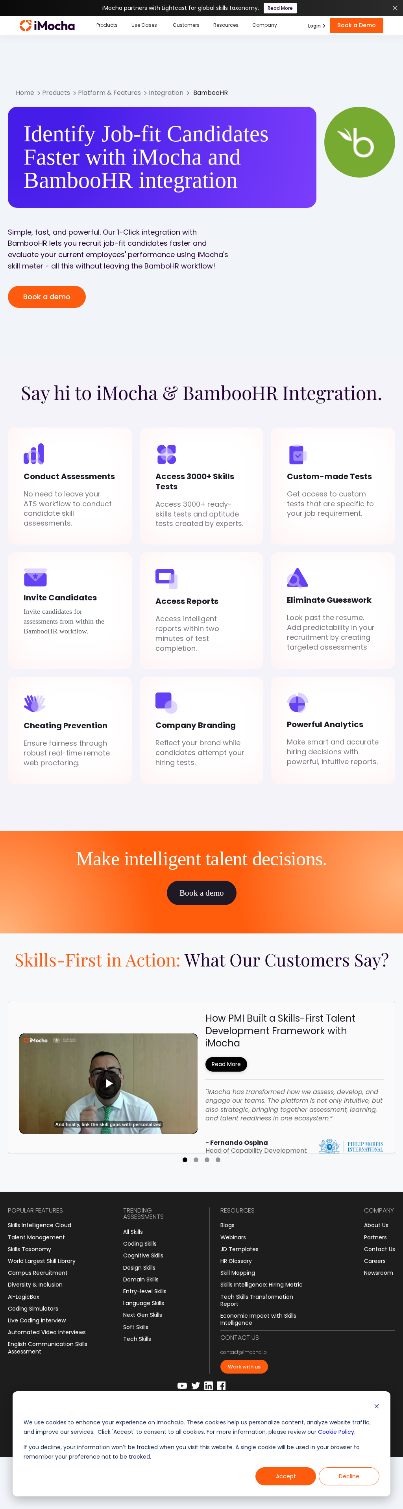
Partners (375, 1237)
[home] (47, 25)
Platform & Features (109, 93)
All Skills (133, 1231)
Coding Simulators (33, 1308)
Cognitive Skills (143, 1255)
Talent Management (36, 1237)
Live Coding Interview (37, 1320)
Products (56, 93)
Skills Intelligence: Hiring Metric (261, 1284)
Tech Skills (137, 1338)
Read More (280, 8)
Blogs (227, 1225)
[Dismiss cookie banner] (376, 1407)
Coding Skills (140, 1243)
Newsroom (378, 1272)
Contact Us (379, 1249)
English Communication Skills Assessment (47, 1348)
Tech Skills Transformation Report (256, 1300)
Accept (286, 1476)
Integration (166, 93)
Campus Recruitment (38, 1272)
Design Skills (139, 1267)
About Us (376, 1225)
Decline (349, 1476)
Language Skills (143, 1303)
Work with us (244, 1366)
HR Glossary (236, 1261)
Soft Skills (135, 1327)
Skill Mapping (237, 1272)
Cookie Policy (336, 1432)
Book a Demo (356, 25)
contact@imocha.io (243, 1352)
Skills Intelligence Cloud (39, 1225)
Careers (375, 1261)
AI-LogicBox (23, 1296)
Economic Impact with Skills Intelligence (258, 1319)
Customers (186, 25)
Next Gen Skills (142, 1314)
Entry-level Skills (144, 1291)
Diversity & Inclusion (35, 1284)
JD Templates (239, 1249)
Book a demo (46, 297)
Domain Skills (141, 1279)
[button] (107, 25)
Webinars (233, 1237)
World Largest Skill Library (42, 1261)
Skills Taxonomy (29, 1249)
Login (314, 25)
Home (25, 93)
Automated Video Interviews (47, 1332)
